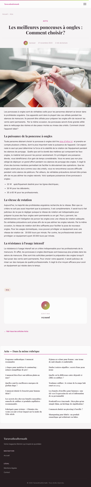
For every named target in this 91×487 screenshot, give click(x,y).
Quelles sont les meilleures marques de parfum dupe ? (21, 384)
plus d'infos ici (66, 141)
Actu (11, 14)
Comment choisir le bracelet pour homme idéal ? (22, 392)
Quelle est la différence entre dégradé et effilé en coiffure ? (65, 376)
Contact (7, 472)
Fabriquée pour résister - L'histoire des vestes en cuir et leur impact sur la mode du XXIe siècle (23, 411)
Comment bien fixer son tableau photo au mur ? (22, 376)
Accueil (5, 14)
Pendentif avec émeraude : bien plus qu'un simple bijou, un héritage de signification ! (66, 402)
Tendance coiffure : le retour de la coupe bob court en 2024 (67, 384)
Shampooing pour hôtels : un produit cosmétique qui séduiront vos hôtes (64, 415)
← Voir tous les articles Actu (16, 331)
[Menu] (84, 4)
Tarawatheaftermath (15, 438)
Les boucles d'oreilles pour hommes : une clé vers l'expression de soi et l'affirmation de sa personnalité (66, 393)
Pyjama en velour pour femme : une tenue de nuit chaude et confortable (66, 360)
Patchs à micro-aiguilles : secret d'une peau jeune (67, 368)
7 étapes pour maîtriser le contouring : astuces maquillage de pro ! (21, 368)
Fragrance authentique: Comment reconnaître (19, 360)
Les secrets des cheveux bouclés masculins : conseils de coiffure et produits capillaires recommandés (23, 401)
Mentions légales (10, 468)
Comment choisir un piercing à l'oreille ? (66, 409)
